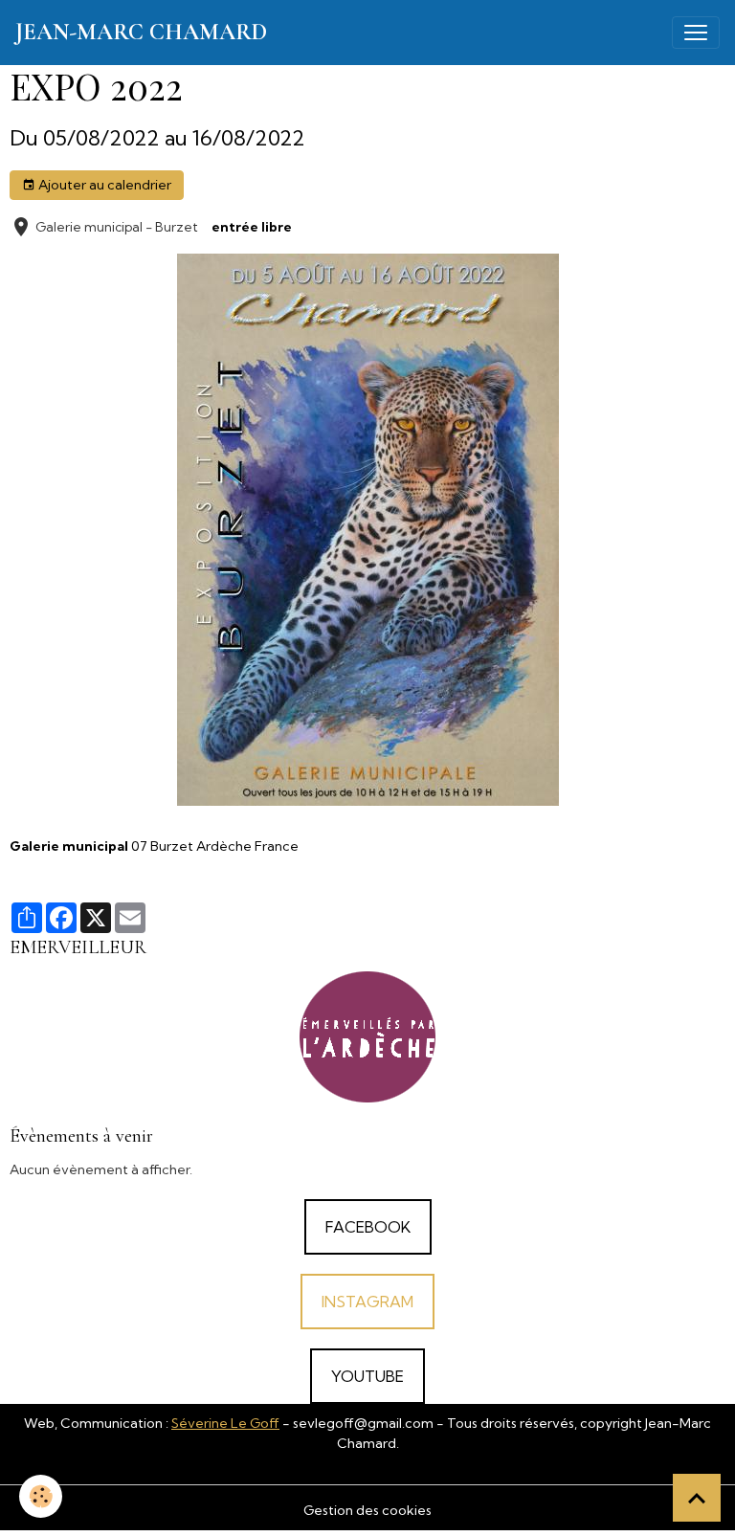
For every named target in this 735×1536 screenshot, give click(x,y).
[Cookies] (40, 1496)
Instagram (367, 1301)
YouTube (367, 1376)
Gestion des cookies (367, 1510)
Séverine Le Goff (225, 1423)
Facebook (368, 1226)
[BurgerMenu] (696, 32)
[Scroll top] (697, 1498)
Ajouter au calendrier (103, 184)
